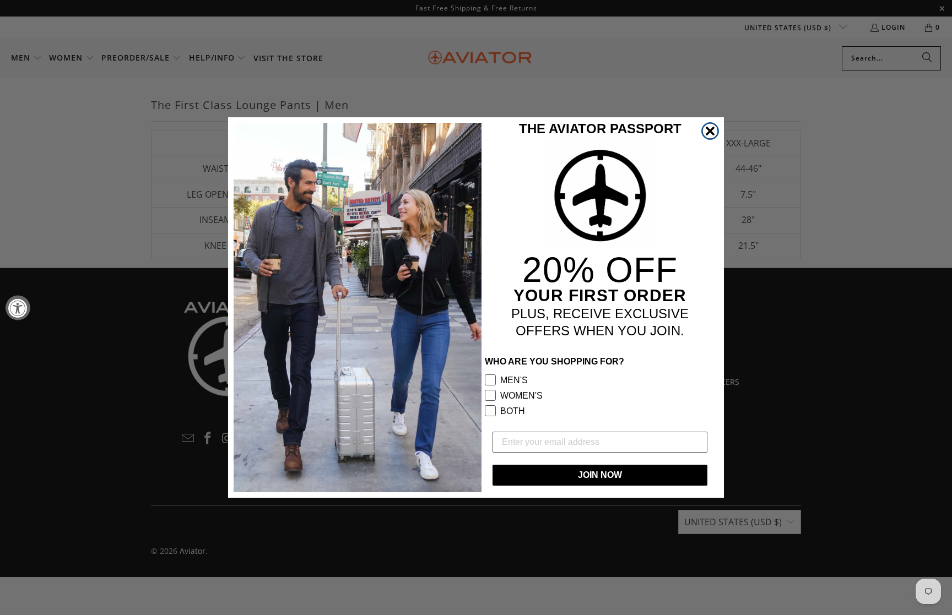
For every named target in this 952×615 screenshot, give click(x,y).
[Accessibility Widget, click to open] (18, 307)
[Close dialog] (710, 131)
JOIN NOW (600, 475)
